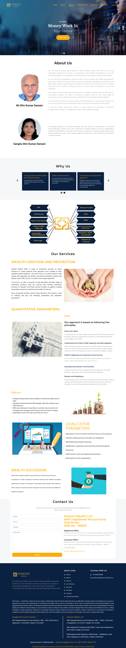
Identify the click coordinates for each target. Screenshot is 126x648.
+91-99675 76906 (80, 642)
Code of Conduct (79, 647)
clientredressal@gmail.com (64, 642)
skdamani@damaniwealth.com (74, 551)
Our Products (82, 5)
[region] (63, 27)
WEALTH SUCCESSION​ (28, 470)
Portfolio (104, 5)
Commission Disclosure (55, 647)
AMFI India (90, 647)
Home (55, 5)
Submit (37, 555)
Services (94, 5)
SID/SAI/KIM (68, 647)
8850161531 (92, 642)
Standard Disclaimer (39, 647)
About (63, 5)
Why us (71, 5)
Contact (115, 5)
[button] (2, 27)
